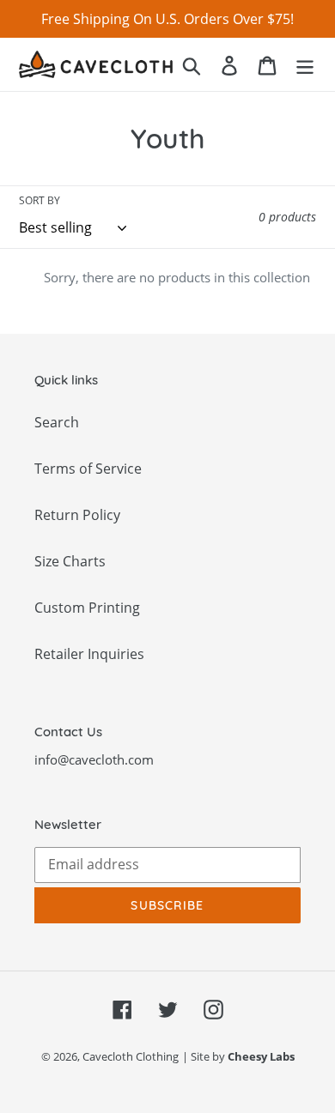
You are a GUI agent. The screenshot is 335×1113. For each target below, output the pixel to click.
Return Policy (77, 514)
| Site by (238, 1056)
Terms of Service (88, 468)
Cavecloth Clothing (130, 1056)
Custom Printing (87, 607)
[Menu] (305, 64)
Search (56, 422)
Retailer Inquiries (89, 653)
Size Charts (70, 561)
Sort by (39, 200)
